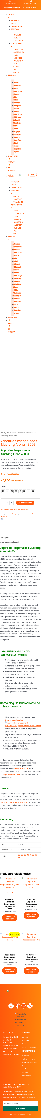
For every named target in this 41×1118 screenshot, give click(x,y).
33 (36, 855)
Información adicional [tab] (9, 542)
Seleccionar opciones (10, 917)
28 (22, 855)
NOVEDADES (30, 514)
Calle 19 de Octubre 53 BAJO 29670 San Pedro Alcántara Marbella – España (11, 1048)
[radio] (3, 491)
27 (19, 855)
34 (19, 857)
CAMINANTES (11, 433)
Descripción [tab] (5, 537)
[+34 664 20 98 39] (10, 1)
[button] (14, 509)
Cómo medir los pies (10, 474)
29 (25, 855)
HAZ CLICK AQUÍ (21, 768)
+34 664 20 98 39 (10, 3)
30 (28, 855)
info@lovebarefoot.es (31, 3)
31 (30, 855)
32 (33, 855)
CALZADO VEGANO (13, 514)
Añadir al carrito (25, 503)
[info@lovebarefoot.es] (31, 1)
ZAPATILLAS (4, 517)
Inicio (3, 433)
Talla (3, 486)
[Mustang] (9, 523)
